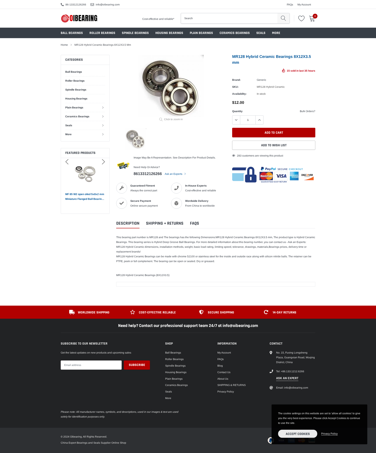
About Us (222, 378)
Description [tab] (127, 223)
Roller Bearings (102, 33)
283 (239, 155)
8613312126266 (148, 174)
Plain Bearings (201, 33)
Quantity (237, 111)
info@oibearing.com (108, 4)
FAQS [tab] (194, 223)
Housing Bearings (169, 33)
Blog (220, 365)
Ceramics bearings (235, 33)
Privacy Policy (225, 391)
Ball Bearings (72, 33)
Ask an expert (287, 378)
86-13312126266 (75, 4)
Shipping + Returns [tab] (164, 223)
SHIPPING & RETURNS (231, 385)
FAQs (290, 4)
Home (64, 44)
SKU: (235, 86)
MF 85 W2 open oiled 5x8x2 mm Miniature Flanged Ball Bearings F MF (85, 197)
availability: (239, 93)
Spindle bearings (135, 33)
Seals (260, 33)
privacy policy (329, 433)
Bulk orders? (307, 111)
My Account (304, 4)
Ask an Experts (174, 173)
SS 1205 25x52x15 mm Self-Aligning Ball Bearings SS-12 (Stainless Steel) (56, 427)
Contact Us (223, 372)
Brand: (236, 79)
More (276, 33)
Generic (261, 79)
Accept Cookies (298, 434)
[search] (283, 18)
